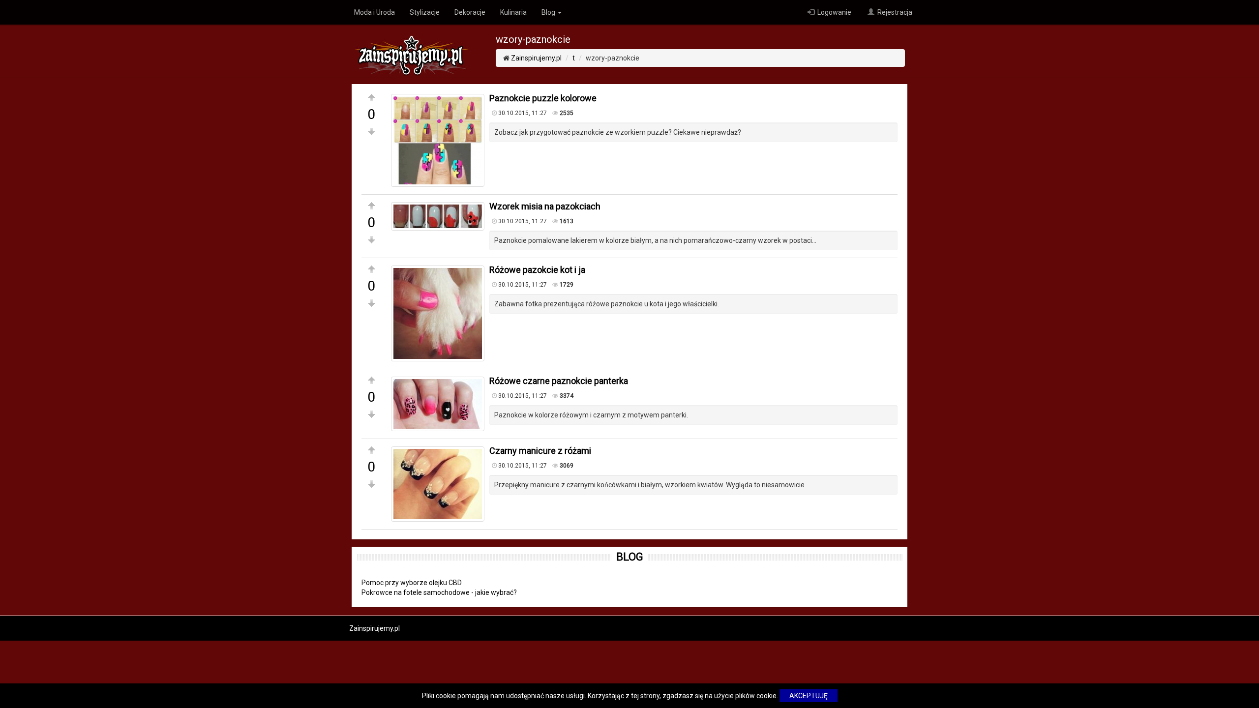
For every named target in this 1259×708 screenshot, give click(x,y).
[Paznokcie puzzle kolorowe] (437, 140)
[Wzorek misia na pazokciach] (437, 216)
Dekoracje (469, 12)
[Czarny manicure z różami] (437, 484)
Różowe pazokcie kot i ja (537, 270)
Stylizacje (425, 12)
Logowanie (833, 12)
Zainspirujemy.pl (536, 58)
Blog (549, 12)
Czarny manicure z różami (540, 450)
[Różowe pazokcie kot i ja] (437, 313)
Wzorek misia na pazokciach (544, 206)
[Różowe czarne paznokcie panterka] (437, 404)
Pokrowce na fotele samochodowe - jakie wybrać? (439, 592)
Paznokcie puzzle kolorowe (543, 98)
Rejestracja (894, 12)
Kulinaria (513, 12)
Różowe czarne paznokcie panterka (558, 381)
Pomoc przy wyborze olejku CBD (411, 583)
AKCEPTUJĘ (808, 696)
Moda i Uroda (374, 12)
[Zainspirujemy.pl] (411, 50)
